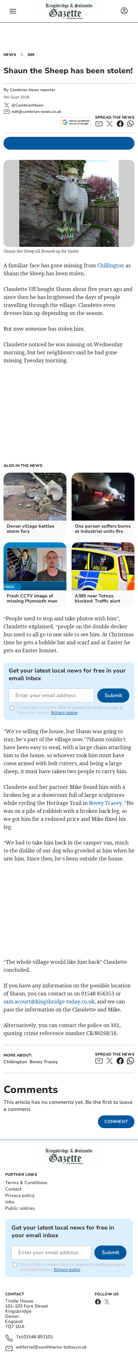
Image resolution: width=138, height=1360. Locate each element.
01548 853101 (38, 1337)
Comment (116, 1122)
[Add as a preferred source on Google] (76, 122)
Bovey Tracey (105, 803)
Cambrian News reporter (32, 89)
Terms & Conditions (26, 1183)
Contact (13, 1189)
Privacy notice (64, 712)
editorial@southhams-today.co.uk (51, 1347)
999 (31, 54)
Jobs (9, 1202)
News (10, 54)
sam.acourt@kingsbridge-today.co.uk (49, 1001)
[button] (13, 11)
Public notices (20, 1208)
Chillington (110, 265)
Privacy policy (19, 1195)
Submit (113, 695)
